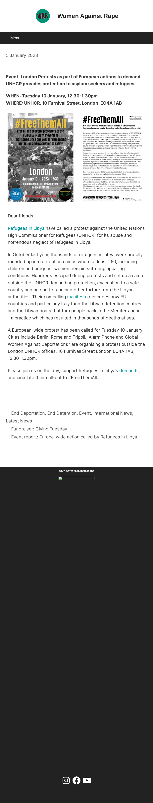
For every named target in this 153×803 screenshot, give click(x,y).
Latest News (19, 420)
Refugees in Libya (26, 228)
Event (85, 413)
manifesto (77, 296)
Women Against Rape (87, 16)
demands (129, 370)
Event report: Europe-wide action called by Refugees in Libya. (74, 436)
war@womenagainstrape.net (76, 470)
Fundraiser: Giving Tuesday (39, 428)
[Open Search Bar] (146, 36)
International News (112, 413)
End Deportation (28, 413)
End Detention (62, 413)
